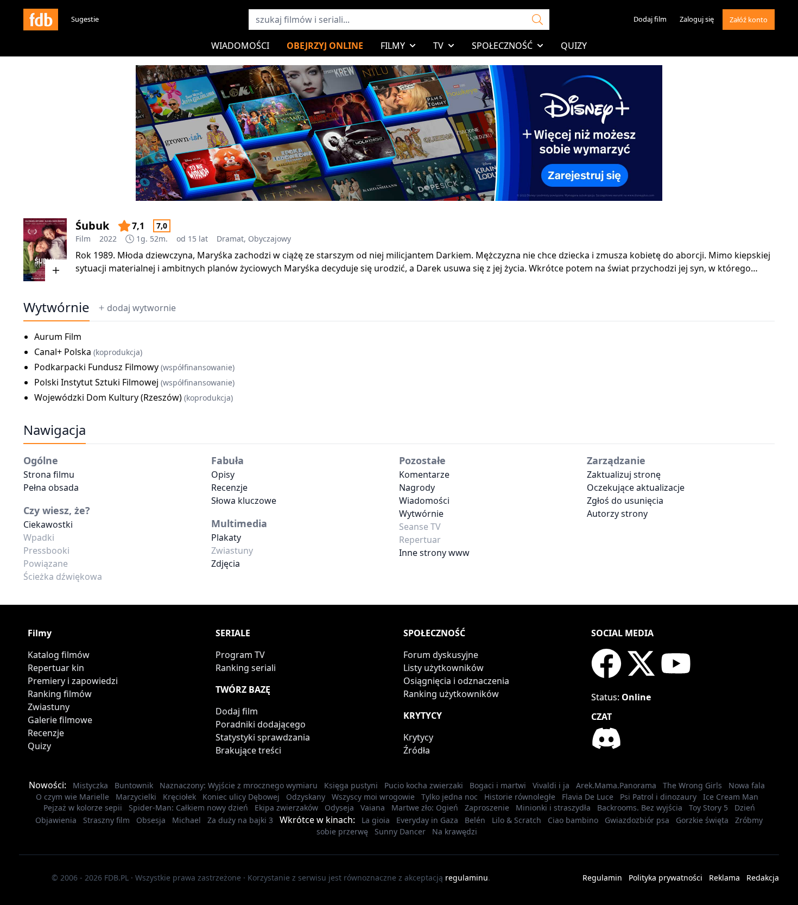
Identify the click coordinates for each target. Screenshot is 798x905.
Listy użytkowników (443, 668)
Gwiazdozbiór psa (637, 820)
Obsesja (151, 820)
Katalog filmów (59, 655)
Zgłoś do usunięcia (625, 501)
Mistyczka (90, 785)
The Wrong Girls (692, 785)
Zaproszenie (487, 807)
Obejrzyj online (325, 46)
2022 (108, 238)
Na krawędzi (454, 831)
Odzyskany (305, 797)
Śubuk (92, 225)
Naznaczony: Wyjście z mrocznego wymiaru (239, 785)
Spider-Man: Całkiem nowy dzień (188, 807)
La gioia (376, 820)
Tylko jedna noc (449, 797)
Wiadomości (240, 46)
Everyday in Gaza (427, 820)
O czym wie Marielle (72, 797)
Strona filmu (48, 474)
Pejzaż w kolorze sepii (82, 807)
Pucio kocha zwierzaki (423, 785)
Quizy (574, 46)
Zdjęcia (225, 563)
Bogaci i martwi (498, 785)
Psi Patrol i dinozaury (658, 797)
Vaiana (372, 807)
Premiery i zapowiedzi (73, 681)
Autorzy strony (617, 514)
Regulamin (602, 877)
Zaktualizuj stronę (624, 474)
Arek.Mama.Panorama (616, 785)
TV (438, 46)
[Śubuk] (45, 249)
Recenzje (229, 487)
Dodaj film (650, 19)
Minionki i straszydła (553, 807)
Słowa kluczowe (243, 501)
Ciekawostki (48, 524)
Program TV (240, 655)
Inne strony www (434, 553)
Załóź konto (749, 19)
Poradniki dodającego (261, 724)
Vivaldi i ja (551, 785)
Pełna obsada (51, 487)
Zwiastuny (48, 707)
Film (83, 238)
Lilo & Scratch (516, 820)
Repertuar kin (56, 668)
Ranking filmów (60, 694)
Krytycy (418, 737)
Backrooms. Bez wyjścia (639, 807)
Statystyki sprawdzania (263, 737)
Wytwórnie (421, 514)
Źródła (416, 750)
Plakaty (226, 537)
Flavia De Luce (587, 797)
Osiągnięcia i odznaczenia (456, 681)
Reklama (724, 877)
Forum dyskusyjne (440, 655)
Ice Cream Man (730, 797)
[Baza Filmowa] (40, 19)
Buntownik (134, 785)
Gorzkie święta (702, 820)
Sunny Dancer (400, 831)
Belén (475, 820)
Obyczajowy (269, 238)
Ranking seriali (246, 668)
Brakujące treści (248, 750)
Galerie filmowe (60, 720)
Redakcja (762, 877)
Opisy (223, 474)
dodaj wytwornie (141, 308)
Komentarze (424, 474)
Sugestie (85, 19)
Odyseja (339, 807)
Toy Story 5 (708, 807)
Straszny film (106, 820)
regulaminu (466, 877)
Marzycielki (136, 797)
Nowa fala (747, 785)
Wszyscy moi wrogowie (373, 797)
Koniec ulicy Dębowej (241, 797)
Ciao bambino (573, 820)
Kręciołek (179, 797)
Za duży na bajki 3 (240, 820)
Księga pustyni (351, 785)
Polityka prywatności (665, 877)
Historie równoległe (519, 797)
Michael (186, 820)
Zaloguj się (697, 19)
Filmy (393, 46)
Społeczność (502, 46)
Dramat (230, 238)
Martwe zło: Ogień (424, 807)
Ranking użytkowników (451, 694)
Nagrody (417, 487)
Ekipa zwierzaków (286, 807)
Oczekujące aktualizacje (636, 487)
